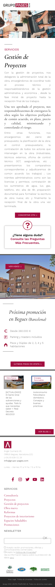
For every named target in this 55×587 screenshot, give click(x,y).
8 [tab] (35, 424)
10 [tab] (40, 424)
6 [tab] (29, 424)
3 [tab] (20, 424)
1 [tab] (14, 424)
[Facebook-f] (13, 479)
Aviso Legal (12, 579)
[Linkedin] (42, 479)
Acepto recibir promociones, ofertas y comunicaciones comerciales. (23, 549)
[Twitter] (27, 479)
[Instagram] (20, 479)
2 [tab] (17, 427)
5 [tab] (26, 424)
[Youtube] (35, 479)
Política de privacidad (24, 579)
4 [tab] (23, 424)
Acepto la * (21, 552)
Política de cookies (40, 579)
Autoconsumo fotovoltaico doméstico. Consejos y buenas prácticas (24, 399)
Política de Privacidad (26, 552)
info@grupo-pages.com (16, 460)
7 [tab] (32, 424)
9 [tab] (37, 424)
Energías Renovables (22, 379)
